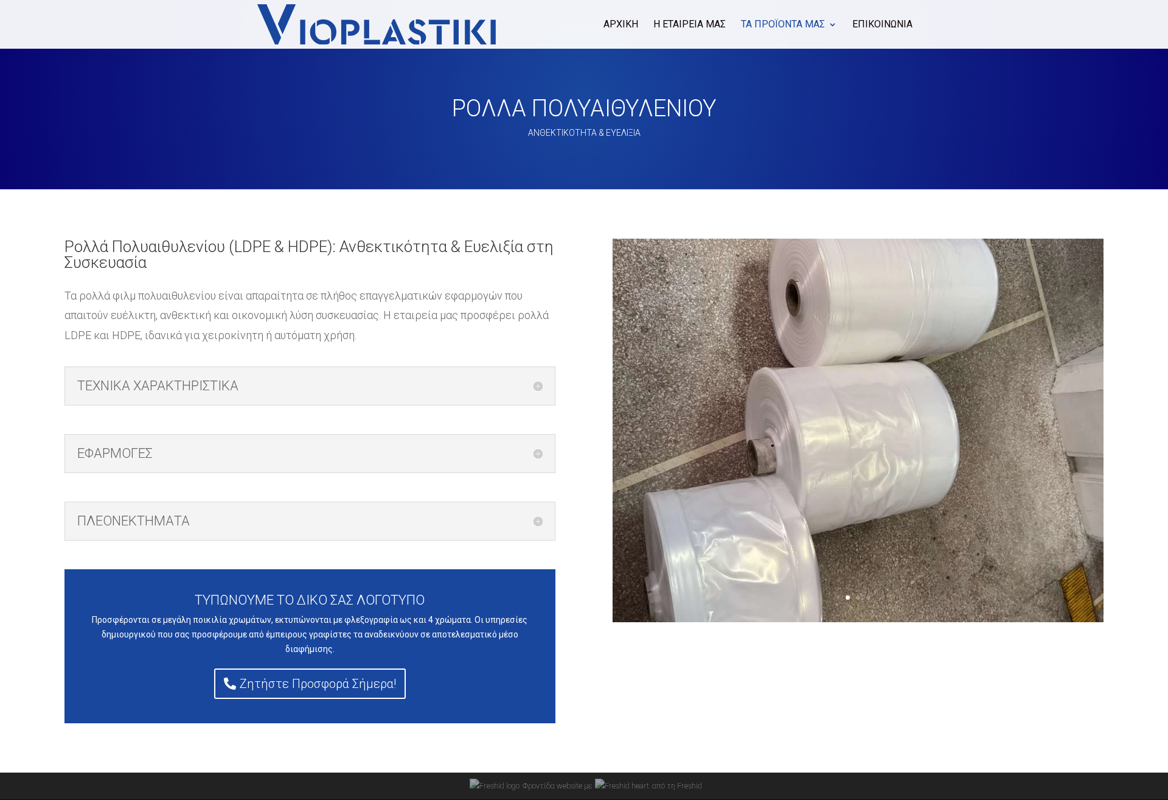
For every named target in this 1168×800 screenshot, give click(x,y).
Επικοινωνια (882, 25)
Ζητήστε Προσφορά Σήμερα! (318, 683)
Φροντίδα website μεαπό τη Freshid (612, 785)
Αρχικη (620, 25)
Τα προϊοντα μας (783, 25)
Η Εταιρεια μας (689, 25)
